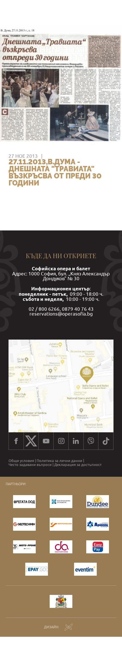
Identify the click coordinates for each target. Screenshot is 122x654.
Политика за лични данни (59, 461)
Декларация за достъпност (78, 465)
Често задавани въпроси (30, 465)
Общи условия (21, 461)
